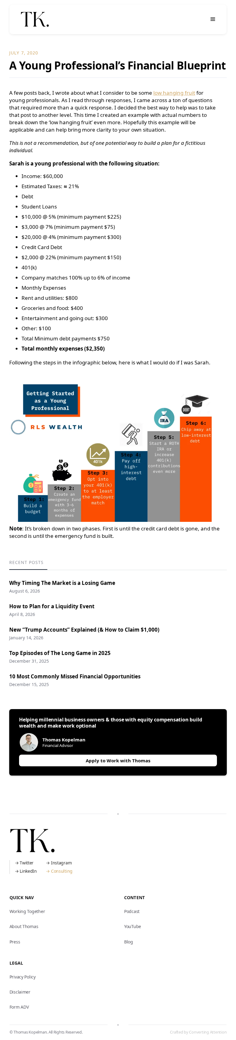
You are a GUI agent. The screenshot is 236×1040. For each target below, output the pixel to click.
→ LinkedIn (26, 871)
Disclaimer (20, 992)
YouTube (132, 926)
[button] (213, 19)
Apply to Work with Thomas (118, 760)
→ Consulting (59, 871)
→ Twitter (24, 863)
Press (15, 942)
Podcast (132, 911)
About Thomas (24, 926)
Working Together (27, 911)
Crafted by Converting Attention (198, 1032)
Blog (128, 942)
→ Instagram (59, 863)
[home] (35, 19)
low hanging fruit (174, 92)
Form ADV (19, 1007)
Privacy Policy (23, 977)
